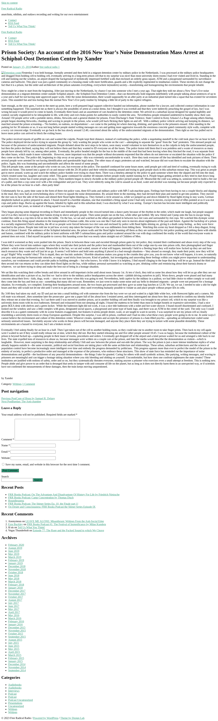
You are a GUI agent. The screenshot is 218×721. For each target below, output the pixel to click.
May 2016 (13, 615)
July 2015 (13, 642)
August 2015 (15, 639)
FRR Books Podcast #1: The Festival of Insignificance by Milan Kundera (66, 524)
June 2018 (13, 575)
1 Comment (28, 384)
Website (5, 458)
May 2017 (13, 609)
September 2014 (17, 670)
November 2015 (17, 630)
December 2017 (16, 590)
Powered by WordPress (45, 718)
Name (5, 445)
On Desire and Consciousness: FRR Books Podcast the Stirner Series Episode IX (52, 506)
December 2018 (16, 566)
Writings (17, 384)
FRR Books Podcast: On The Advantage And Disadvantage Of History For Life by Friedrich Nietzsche (64, 494)
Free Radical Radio (11, 8)
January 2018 (15, 587)
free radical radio (49, 66)
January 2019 (15, 563)
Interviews (13, 690)
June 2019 (13, 551)
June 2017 (13, 606)
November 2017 (17, 593)
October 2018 (15, 572)
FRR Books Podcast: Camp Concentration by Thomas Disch (41, 497)
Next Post (21, 401)
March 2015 (14, 655)
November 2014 (17, 667)
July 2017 (13, 603)
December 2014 (16, 664)
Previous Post (28, 398)
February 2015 (16, 658)
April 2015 (14, 652)
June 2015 (13, 645)
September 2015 (17, 636)
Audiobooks (14, 684)
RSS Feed (13, 23)
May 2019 (13, 554)
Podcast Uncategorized (20, 700)
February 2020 (16, 544)
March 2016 (14, 618)
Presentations (15, 703)
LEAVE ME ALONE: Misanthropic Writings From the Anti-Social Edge (65, 521)
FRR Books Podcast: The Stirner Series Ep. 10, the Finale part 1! (43, 503)
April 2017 (14, 612)
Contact (12, 20)
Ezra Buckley (15, 524)
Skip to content (9, 2)
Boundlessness (16, 500)
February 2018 (16, 584)
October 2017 (15, 596)
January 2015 (15, 661)
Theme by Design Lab (72, 718)
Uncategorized (16, 706)
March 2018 (14, 581)
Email (5, 451)
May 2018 (13, 578)
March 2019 (14, 557)
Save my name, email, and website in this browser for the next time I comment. (47, 464)
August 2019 (15, 547)
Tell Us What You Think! (21, 26)
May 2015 (13, 649)
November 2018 (17, 569)
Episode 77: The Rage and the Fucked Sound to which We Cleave (68, 530)
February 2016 (16, 621)
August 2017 (15, 600)
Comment (7, 439)
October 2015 (15, 633)
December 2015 (16, 627)
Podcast (12, 693)
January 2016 (15, 624)
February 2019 (16, 560)
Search (5, 476)
